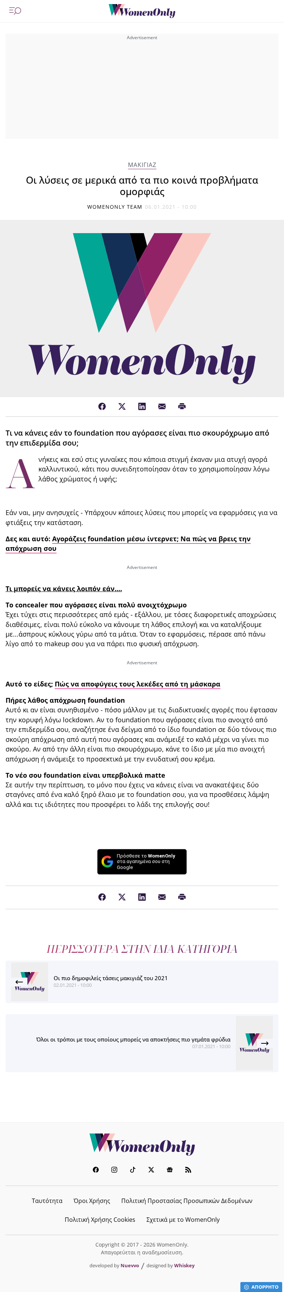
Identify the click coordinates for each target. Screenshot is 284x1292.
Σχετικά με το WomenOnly (183, 1220)
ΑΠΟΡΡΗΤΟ (264, 1287)
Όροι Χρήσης (92, 1201)
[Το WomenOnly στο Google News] (169, 1170)
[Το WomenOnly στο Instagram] (114, 1170)
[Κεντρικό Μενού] (15, 11)
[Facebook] (102, 407)
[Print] (182, 407)
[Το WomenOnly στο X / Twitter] (151, 1170)
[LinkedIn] (142, 407)
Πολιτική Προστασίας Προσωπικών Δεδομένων (187, 1201)
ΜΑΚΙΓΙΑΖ (142, 165)
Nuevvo (130, 1265)
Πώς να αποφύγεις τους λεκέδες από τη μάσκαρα (137, 683)
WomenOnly (142, 1145)
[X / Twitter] (122, 407)
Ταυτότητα (47, 1201)
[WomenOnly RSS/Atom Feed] (188, 1170)
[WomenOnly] (142, 11)
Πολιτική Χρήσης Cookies (100, 1220)
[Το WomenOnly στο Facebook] (95, 1170)
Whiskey (184, 1265)
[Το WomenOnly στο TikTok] (132, 1170)
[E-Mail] (162, 407)
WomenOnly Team (115, 206)
